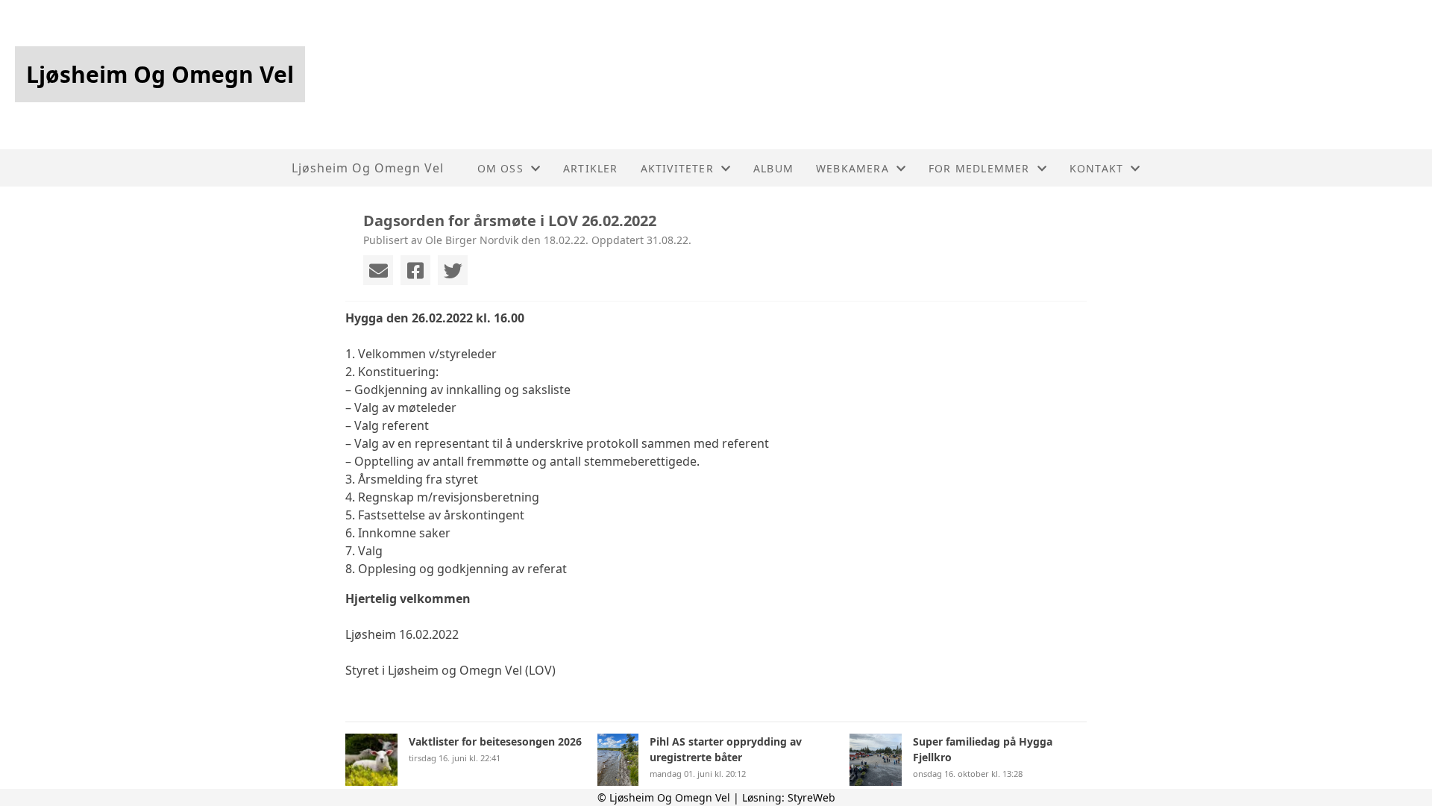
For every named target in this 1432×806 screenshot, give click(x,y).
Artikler (590, 168)
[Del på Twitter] (453, 270)
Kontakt (1096, 168)
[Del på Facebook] (415, 270)
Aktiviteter (677, 168)
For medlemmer (979, 168)
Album (773, 168)
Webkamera (852, 168)
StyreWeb (811, 797)
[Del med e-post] (378, 270)
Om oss (500, 168)
